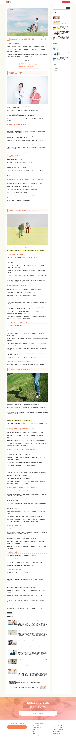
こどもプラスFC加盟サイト (58, 729)
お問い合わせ (66, 2)
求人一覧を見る (38, 713)
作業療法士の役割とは (40, 2)
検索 (54, 6)
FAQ (59, 2)
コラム (55, 2)
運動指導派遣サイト (56, 733)
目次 (26, 60)
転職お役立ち (48, 2)
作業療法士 (10, 612)
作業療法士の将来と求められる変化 (26, 66)
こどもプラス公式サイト (57, 727)
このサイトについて (30, 2)
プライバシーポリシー (37, 735)
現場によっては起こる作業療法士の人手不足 (28, 65)
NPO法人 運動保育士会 (57, 731)
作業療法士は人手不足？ (24, 63)
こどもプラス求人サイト (57, 725)
